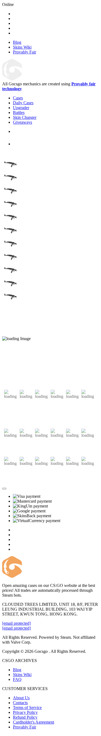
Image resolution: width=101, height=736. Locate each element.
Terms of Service (27, 707)
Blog (17, 669)
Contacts (20, 702)
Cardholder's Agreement (33, 722)
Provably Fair (24, 727)
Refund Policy (25, 717)
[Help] (4, 488)
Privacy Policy (25, 712)
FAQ (17, 679)
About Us (21, 697)
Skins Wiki (22, 674)
